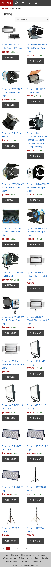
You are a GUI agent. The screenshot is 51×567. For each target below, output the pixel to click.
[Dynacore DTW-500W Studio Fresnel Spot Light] (13, 77)
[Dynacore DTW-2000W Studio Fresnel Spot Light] (38, 172)
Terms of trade (41, 558)
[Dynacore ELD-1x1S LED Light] (38, 393)
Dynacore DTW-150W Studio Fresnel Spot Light (37, 231)
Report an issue (10, 562)
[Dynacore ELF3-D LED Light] (13, 475)
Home (5, 555)
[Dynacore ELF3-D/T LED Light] (13, 434)
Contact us (36, 562)
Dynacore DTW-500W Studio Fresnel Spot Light (12, 92)
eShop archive (9, 558)
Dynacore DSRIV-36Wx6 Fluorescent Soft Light (13, 364)
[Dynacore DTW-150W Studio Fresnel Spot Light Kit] (13, 216)
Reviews (41, 555)
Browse (14, 555)
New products (27, 555)
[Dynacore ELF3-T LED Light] (38, 434)
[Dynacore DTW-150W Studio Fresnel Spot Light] (38, 216)
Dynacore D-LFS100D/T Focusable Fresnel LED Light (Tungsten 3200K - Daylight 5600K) (37, 140)
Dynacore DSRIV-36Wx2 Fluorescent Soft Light (38, 320)
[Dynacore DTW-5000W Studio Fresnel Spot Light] (13, 305)
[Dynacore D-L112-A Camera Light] (38, 77)
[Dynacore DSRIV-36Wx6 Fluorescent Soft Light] (13, 349)
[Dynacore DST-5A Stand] (38, 516)
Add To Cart (10, 57)
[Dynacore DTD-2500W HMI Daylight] (13, 260)
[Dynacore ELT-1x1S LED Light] (38, 349)
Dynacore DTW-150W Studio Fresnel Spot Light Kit (12, 231)
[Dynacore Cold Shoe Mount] (13, 121)
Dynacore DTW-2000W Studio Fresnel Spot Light (38, 187)
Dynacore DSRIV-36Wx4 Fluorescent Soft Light (38, 276)
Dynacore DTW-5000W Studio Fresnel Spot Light (13, 320)
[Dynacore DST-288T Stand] (38, 475)
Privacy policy (25, 558)
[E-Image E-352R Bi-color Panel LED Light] (13, 33)
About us (24, 562)
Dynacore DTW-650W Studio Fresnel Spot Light (37, 48)
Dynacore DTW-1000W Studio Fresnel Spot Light (13, 187)
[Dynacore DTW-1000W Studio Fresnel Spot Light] (13, 172)
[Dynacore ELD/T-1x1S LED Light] (13, 393)
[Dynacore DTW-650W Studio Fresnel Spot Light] (38, 33)
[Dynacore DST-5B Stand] (13, 516)
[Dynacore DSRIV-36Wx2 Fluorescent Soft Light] (38, 305)
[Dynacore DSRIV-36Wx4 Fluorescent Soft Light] (38, 260)
